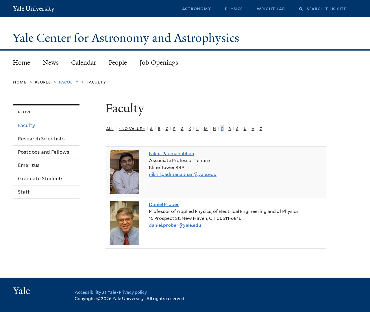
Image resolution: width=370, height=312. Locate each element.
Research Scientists (41, 139)
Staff (24, 192)
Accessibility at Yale (95, 292)
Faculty (96, 82)
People (118, 62)
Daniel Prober (164, 204)
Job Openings (158, 62)
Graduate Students (41, 178)
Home (21, 62)
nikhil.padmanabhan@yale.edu (183, 174)
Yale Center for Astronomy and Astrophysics (127, 38)
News (51, 62)
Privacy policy (133, 292)
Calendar (83, 62)
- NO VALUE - (132, 128)
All (110, 128)
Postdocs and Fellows (43, 152)
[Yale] (22, 291)
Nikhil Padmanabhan (171, 153)
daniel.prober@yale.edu (175, 225)
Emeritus (29, 165)
